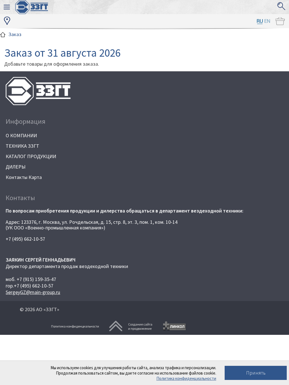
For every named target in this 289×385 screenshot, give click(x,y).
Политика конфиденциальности (186, 378)
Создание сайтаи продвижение (140, 326)
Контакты (20, 197)
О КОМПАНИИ (21, 135)
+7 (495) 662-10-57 (25, 239)
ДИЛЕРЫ (16, 166)
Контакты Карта (24, 177)
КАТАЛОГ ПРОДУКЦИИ (31, 156)
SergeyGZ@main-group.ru (33, 292)
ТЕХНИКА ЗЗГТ (22, 146)
